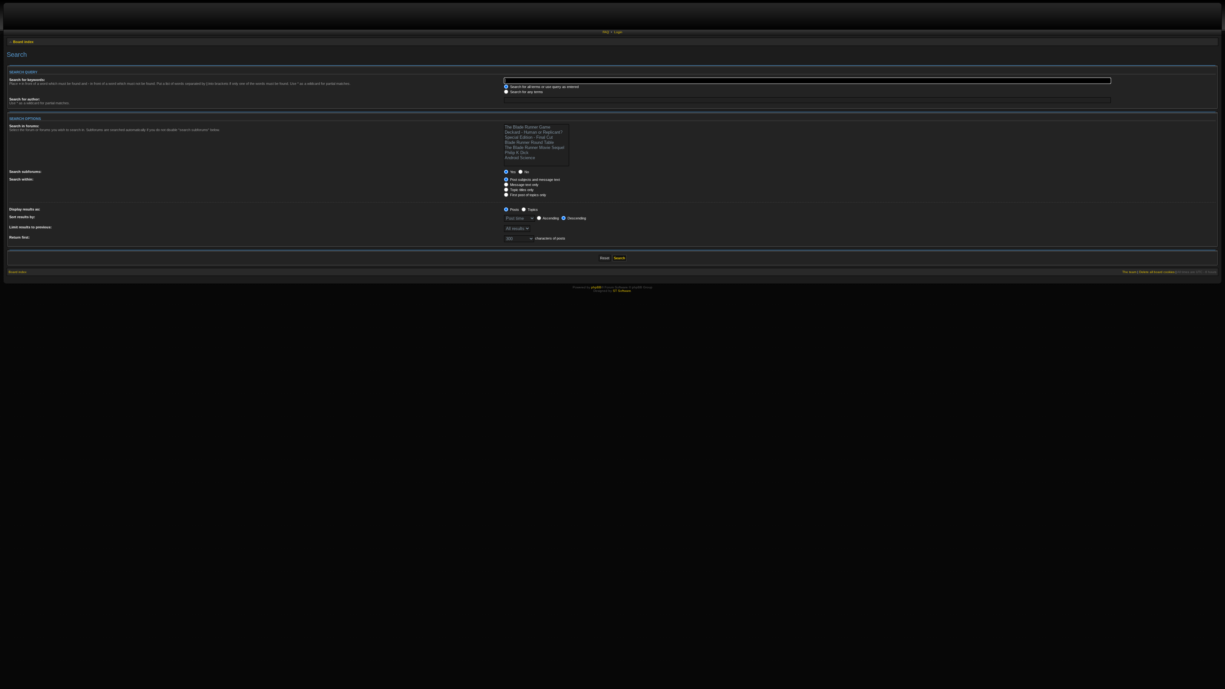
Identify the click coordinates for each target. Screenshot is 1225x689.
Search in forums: (24, 126)
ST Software (622, 291)
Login (618, 32)
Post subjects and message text (534, 180)
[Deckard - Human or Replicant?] (536, 132)
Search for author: (24, 99)
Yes (512, 172)
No (526, 172)
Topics (532, 209)
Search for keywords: (27, 80)
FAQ (606, 32)
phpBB (596, 287)
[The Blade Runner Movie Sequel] (536, 147)
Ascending (550, 218)
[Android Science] (536, 157)
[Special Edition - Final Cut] (536, 137)
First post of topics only (527, 195)
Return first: (19, 237)
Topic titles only (521, 190)
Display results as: (24, 209)
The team (1129, 272)
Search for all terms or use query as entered (544, 87)
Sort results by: (22, 217)
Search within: (21, 179)
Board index (23, 42)
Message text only (523, 185)
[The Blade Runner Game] (536, 127)
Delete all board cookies (1157, 272)
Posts (514, 209)
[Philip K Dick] (536, 152)
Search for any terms (526, 92)
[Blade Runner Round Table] (536, 142)
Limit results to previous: (30, 227)
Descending (576, 218)
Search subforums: (25, 172)
